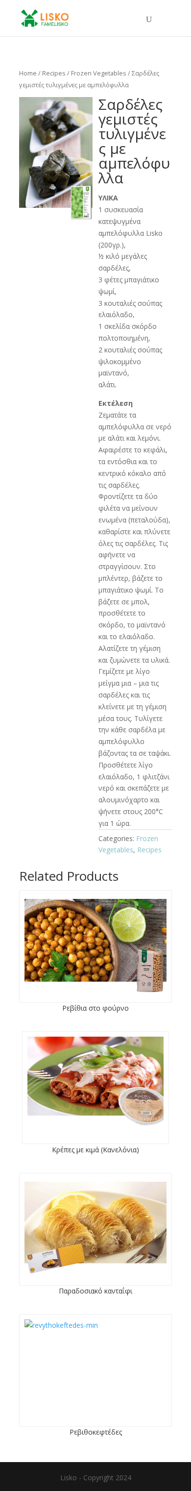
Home (28, 73)
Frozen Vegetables (98, 73)
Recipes (54, 73)
